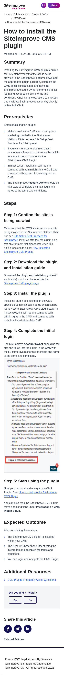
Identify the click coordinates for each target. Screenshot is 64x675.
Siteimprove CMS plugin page (21, 283)
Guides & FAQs (40, 14)
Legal (24, 659)
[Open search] (43, 5)
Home (7, 14)
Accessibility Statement (40, 659)
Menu (54, 5)
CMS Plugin (19, 18)
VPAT (17, 659)
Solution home (20, 14)
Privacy (9, 659)
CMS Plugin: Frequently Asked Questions (32, 579)
